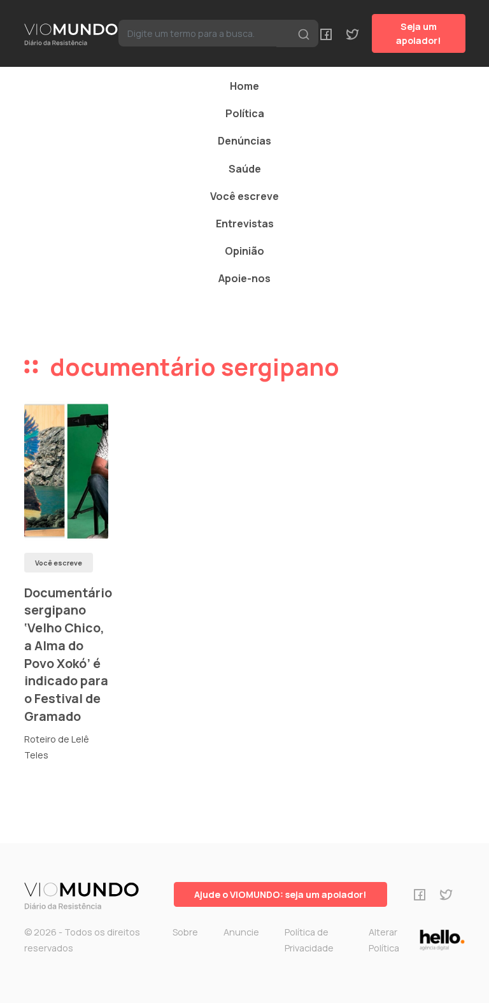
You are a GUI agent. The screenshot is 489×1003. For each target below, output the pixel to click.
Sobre (185, 932)
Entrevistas (245, 224)
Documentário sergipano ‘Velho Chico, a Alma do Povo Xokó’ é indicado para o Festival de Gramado (68, 654)
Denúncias (244, 141)
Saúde (245, 169)
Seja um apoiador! (418, 33)
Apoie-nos (244, 278)
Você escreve (244, 196)
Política (244, 113)
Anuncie (241, 932)
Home (244, 86)
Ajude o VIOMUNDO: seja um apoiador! (280, 894)
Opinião (244, 251)
